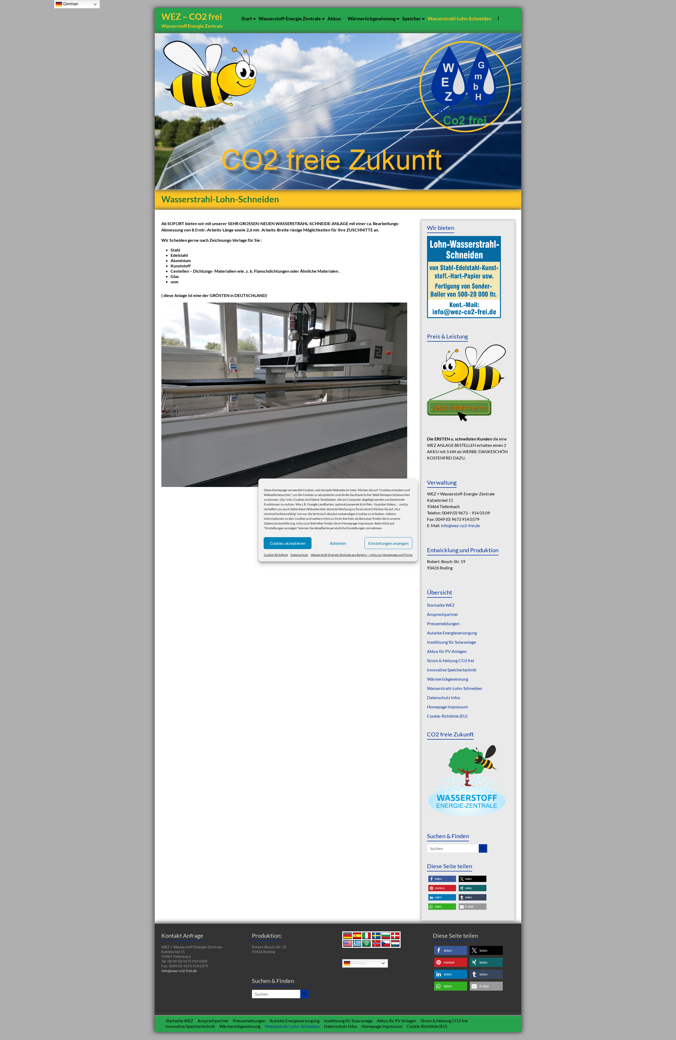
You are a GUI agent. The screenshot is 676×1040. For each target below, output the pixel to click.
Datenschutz (299, 555)
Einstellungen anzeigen (388, 543)
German (358, 963)
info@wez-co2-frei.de (460, 525)
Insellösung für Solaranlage (451, 641)
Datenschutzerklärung (279, 523)
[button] (442, 879)
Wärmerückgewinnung (372, 18)
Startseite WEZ (441, 604)
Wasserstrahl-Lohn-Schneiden (459, 18)
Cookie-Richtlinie (276, 555)
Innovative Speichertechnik (451, 669)
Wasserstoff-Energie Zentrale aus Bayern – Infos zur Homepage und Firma (361, 555)
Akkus (334, 18)
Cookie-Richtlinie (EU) (447, 715)
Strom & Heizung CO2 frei (450, 660)
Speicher (411, 18)
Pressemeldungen (443, 623)
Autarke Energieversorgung (452, 632)
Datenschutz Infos (443, 697)
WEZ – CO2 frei (191, 16)
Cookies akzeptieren (288, 543)
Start (246, 18)
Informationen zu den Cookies (285, 519)
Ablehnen (338, 543)
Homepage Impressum (357, 523)
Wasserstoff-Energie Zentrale (290, 18)
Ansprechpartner (442, 614)
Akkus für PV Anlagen (447, 651)
